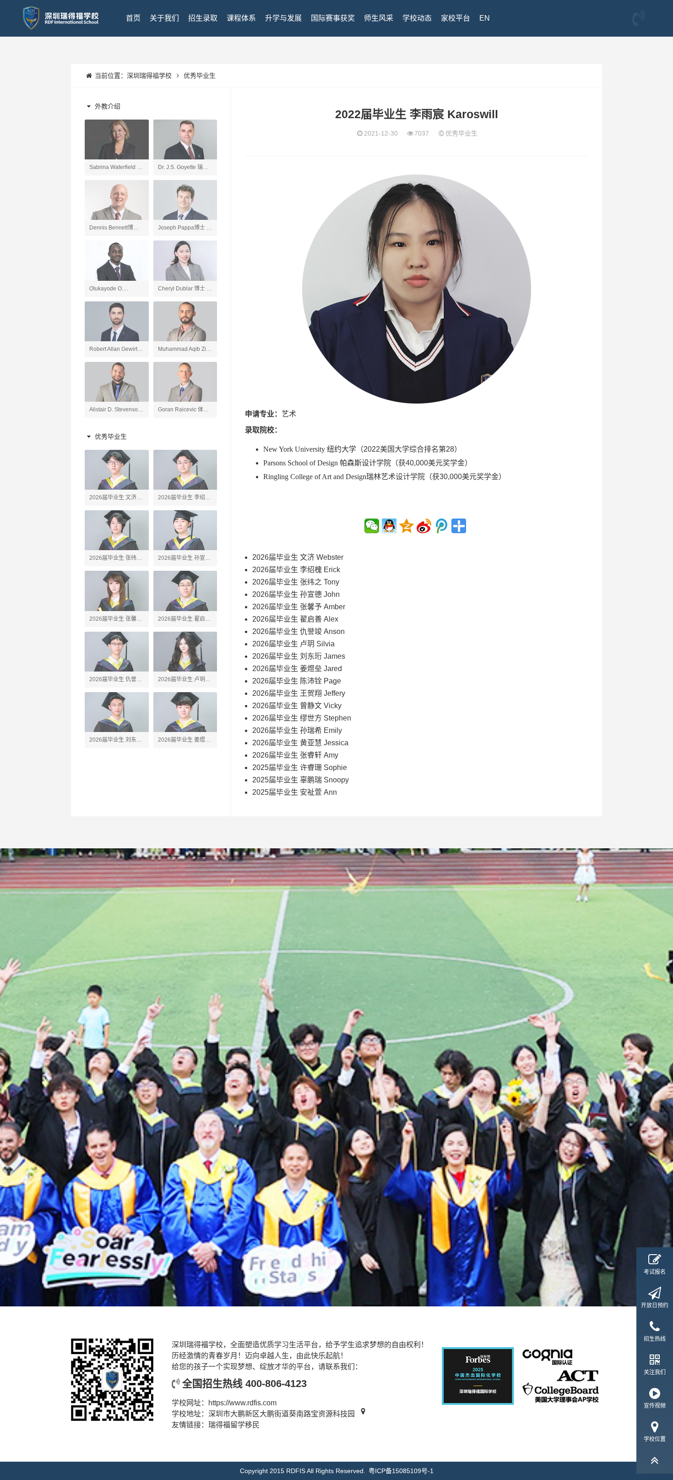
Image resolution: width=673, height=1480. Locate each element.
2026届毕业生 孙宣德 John (296, 594)
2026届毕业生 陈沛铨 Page (296, 681)
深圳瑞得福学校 (149, 75)
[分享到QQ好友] (389, 526)
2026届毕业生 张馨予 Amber (298, 607)
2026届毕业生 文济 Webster (297, 557)
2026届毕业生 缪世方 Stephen (301, 718)
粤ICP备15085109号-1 (401, 1471)
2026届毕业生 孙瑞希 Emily (297, 730)
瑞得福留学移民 (234, 1425)
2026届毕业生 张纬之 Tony (295, 582)
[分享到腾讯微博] (441, 526)
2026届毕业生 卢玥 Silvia (293, 644)
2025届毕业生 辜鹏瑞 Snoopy (300, 780)
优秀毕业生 (200, 75)
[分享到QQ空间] (406, 526)
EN (484, 18)
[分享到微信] (371, 526)
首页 (133, 18)
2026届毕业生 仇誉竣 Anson (298, 631)
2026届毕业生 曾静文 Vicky (297, 706)
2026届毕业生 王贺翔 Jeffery (298, 693)
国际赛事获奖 (333, 18)
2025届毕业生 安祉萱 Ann (294, 792)
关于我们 (164, 18)
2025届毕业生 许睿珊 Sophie (299, 767)
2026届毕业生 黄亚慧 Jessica (300, 743)
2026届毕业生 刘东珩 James (298, 656)
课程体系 (241, 18)
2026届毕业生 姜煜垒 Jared (297, 668)
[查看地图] (363, 1414)
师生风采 (378, 18)
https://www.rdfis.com (242, 1403)
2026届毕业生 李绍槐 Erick (296, 569)
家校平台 (455, 18)
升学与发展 (283, 18)
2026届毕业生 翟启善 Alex (295, 619)
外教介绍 (106, 106)
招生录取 (202, 18)
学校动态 (417, 18)
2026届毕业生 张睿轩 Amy (295, 755)
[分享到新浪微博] (424, 526)
